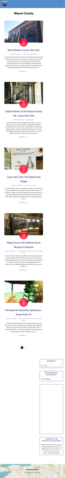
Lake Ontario (33, 318)
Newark (37, 251)
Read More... (23, 71)
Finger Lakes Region (15, 54)
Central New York (22, 251)
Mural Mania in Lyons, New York (24, 50)
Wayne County (34, 54)
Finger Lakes (26, 54)
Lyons (26, 185)
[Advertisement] (52, 409)
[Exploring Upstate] (5, 6)
